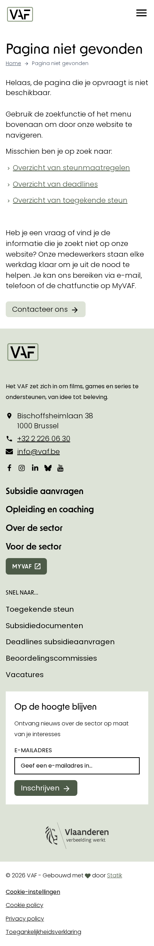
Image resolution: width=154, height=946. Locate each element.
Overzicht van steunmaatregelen (71, 168)
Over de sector (34, 527)
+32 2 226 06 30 (43, 439)
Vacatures (25, 675)
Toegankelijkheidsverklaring (43, 932)
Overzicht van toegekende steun (70, 200)
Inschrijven (40, 788)
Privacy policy (25, 919)
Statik (114, 875)
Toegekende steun (40, 609)
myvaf (22, 566)
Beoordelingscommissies (51, 658)
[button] (141, 14)
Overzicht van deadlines (55, 184)
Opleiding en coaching (50, 509)
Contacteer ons (40, 309)
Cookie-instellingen (33, 892)
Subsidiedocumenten (44, 626)
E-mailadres (33, 750)
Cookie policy (24, 905)
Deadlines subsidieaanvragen (60, 642)
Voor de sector (34, 546)
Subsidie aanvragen (44, 491)
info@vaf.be (38, 452)
